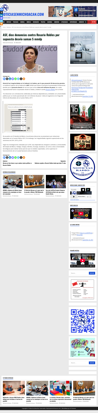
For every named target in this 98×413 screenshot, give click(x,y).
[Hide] (0, 26)
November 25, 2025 (87, 96)
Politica (43, 22)
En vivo (93, 22)
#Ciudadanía (89, 87)
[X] (7, 79)
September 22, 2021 (87, 240)
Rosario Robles (50, 89)
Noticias (9, 22)
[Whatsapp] (15, 79)
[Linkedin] (10, 79)
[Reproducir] (72, 266)
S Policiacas (64, 22)
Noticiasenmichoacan (8, 42)
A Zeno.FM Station (74, 199)
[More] (24, 79)
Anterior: (17, 163)
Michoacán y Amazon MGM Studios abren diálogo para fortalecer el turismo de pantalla (13, 399)
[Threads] (21, 79)
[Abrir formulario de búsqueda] (85, 22)
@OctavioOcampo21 (76, 80)
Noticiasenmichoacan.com (22, 14)
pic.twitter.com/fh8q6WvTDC (79, 91)
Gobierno (56, 22)
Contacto (81, 22)
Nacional (49, 22)
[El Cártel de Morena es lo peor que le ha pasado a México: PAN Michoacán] (34, 181)
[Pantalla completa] (93, 266)
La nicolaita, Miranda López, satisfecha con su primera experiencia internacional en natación (60, 399)
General (22, 22)
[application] (82, 260)
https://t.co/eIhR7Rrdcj (86, 233)
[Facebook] (4, 79)
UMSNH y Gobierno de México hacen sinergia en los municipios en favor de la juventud (12, 192)
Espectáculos (73, 22)
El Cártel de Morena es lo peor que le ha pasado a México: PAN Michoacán (34, 191)
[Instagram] (18, 79)
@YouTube (80, 235)
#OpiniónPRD (75, 89)
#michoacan (74, 87)
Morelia (29, 22)
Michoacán (36, 22)
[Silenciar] (91, 266)
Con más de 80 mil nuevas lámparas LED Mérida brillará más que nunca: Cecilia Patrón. (55, 192)
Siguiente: (50, 162)
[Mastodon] (12, 79)
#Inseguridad (82, 87)
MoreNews (65, 408)
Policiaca (15, 22)
